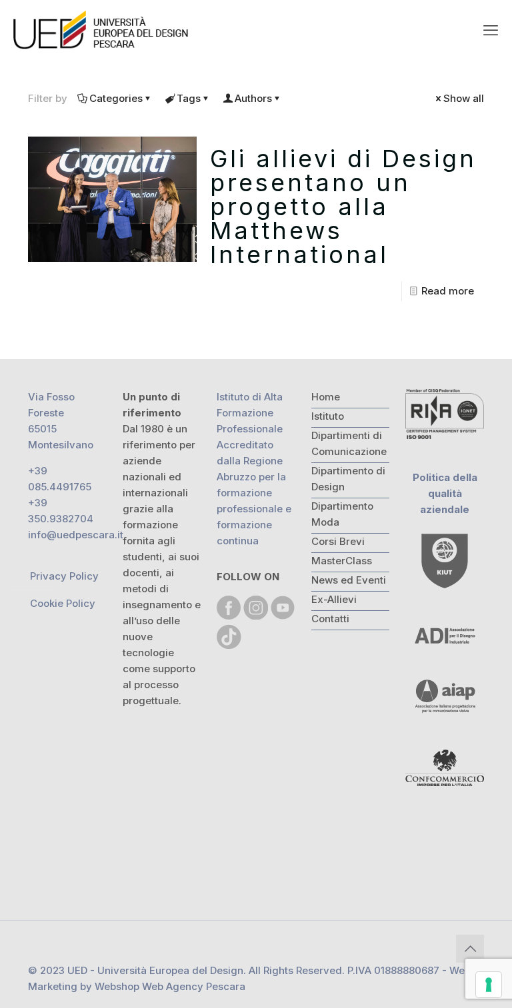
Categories (116, 98)
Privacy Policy (64, 576)
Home (325, 396)
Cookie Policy (62, 603)
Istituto (327, 416)
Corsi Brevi (338, 541)
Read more (447, 290)
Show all (463, 98)
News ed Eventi (348, 580)
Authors (253, 98)
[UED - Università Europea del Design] (102, 30)
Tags (189, 98)
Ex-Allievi (334, 599)
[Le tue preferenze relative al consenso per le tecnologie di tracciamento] (488, 984)
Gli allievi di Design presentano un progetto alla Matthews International (343, 206)
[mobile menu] (490, 30)
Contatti (330, 618)
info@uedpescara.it (75, 534)
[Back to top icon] (470, 949)
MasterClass (341, 560)
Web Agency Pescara (193, 986)
